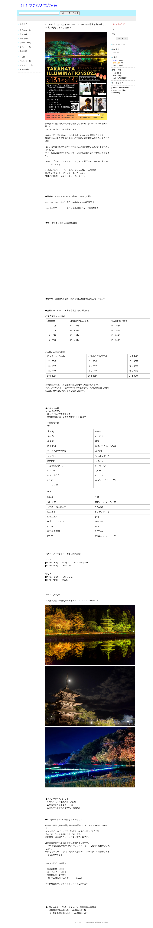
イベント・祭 (25, 47)
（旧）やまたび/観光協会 (38, 5)
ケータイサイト (118, 83)
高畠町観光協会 (102, 922)
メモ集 (22, 57)
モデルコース (25, 30)
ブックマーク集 (26, 65)
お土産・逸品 (25, 43)
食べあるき (24, 38)
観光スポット (25, 34)
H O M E (23, 24)
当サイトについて (119, 44)
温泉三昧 (23, 51)
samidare (125, 88)
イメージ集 (24, 69)
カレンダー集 (25, 61)
